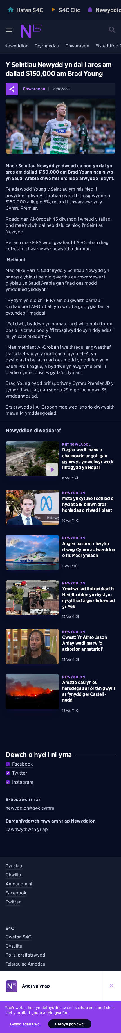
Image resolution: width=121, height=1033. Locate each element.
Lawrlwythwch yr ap (27, 829)
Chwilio (13, 875)
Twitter (19, 773)
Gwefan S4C (18, 937)
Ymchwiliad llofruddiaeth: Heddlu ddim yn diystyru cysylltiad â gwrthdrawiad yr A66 (88, 597)
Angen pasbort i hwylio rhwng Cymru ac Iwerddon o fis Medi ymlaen (88, 549)
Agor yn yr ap (36, 986)
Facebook (22, 764)
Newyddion (16, 46)
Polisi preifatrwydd (25, 955)
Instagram (22, 782)
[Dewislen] (9, 30)
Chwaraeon (77, 46)
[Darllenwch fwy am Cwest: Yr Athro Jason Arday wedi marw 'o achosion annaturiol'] (32, 646)
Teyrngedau (47, 46)
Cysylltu (14, 946)
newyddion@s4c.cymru (30, 808)
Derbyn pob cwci (70, 1024)
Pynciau (14, 865)
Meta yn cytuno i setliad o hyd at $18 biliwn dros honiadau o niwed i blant (88, 504)
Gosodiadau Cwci (25, 1024)
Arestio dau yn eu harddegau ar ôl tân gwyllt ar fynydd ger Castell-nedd (88, 691)
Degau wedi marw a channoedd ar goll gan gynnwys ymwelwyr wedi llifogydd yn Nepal (87, 458)
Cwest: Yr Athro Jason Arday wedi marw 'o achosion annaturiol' (84, 643)
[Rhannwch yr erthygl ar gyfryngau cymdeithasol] (12, 89)
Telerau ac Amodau (25, 964)
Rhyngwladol (76, 444)
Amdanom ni (19, 884)
